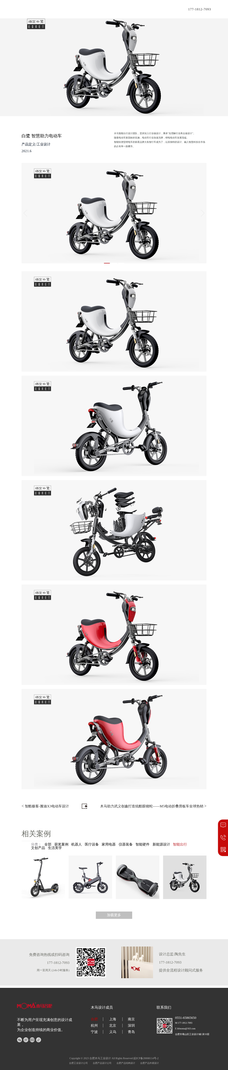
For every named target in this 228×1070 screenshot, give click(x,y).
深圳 (131, 1025)
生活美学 (55, 848)
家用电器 (109, 844)
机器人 (76, 844)
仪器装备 (126, 844)
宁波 (94, 1032)
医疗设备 (92, 844)
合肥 (94, 1019)
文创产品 (38, 848)
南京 (131, 1019)
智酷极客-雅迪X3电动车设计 (45, 806)
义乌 (112, 1032)
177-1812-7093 (199, 9)
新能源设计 (161, 844)
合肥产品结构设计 (126, 1063)
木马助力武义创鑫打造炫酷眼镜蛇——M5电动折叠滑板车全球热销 (153, 806)
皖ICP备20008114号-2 (146, 1058)
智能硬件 (143, 844)
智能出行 (180, 844)
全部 (47, 844)
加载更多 (114, 915)
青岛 (131, 1032)
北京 (112, 1025)
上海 (112, 1019)
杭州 (94, 1025)
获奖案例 (61, 844)
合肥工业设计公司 (78, 1063)
